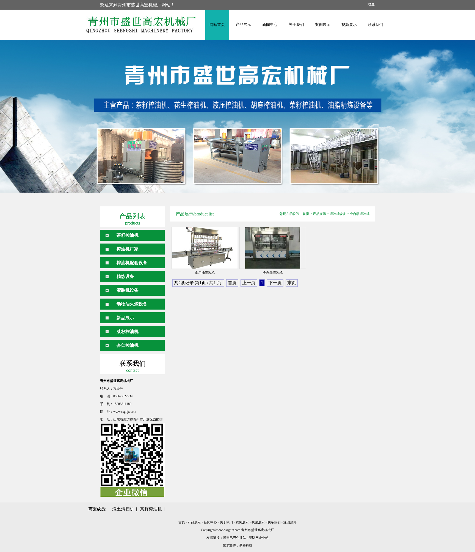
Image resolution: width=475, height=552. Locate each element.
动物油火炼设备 (132, 304)
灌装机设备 (128, 290)
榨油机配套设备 (132, 262)
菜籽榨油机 (128, 331)
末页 (291, 282)
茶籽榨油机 (128, 235)
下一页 (275, 282)
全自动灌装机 (359, 214)
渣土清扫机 (123, 509)
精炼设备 (125, 276)
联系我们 (375, 25)
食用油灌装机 (205, 273)
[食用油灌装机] (205, 248)
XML (371, 5)
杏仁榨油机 (128, 345)
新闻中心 (270, 25)
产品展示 (243, 25)
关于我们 (296, 25)
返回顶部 (290, 522)
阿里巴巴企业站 (234, 538)
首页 (306, 214)
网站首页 (217, 25)
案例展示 (322, 25)
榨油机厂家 (128, 249)
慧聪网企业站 (259, 538)
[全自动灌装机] (272, 248)
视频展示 (349, 25)
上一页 (248, 282)
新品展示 (125, 317)
